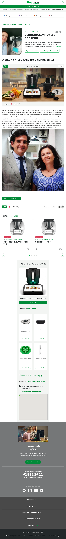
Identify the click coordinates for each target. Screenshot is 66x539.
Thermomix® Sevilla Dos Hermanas (15, 9)
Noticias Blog (7, 237)
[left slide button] (3, 255)
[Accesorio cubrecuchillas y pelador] (25, 321)
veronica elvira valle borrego (32, 9)
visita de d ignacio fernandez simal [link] (55, 9)
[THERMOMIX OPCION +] (48, 228)
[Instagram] (36, 490)
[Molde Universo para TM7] (25, 350)
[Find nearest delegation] (3, 2)
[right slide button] (62, 255)
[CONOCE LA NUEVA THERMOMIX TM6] (17, 228)
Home (3, 9)
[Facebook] (24, 490)
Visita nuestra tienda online (32, 6)
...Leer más (57, 46)
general (43, 9)
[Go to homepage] (33, 2)
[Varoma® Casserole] (40, 321)
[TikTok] (42, 490)
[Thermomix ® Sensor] (40, 350)
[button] (63, 2)
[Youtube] (30, 490)
